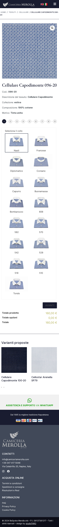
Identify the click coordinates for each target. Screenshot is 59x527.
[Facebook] (8, 471)
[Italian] (46, 4)
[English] (42, 4)
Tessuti (12, 12)
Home (3, 12)
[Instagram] (3, 471)
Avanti (49, 305)
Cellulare (24, 12)
